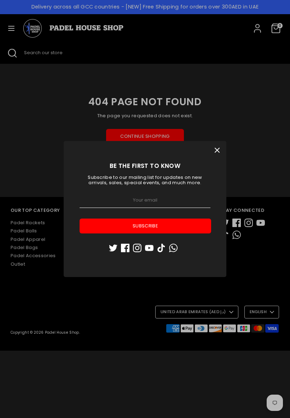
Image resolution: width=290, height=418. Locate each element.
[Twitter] (113, 248)
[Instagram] (137, 248)
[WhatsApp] (173, 248)
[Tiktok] (161, 248)
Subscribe (145, 225)
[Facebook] (125, 248)
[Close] (217, 150)
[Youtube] (149, 248)
